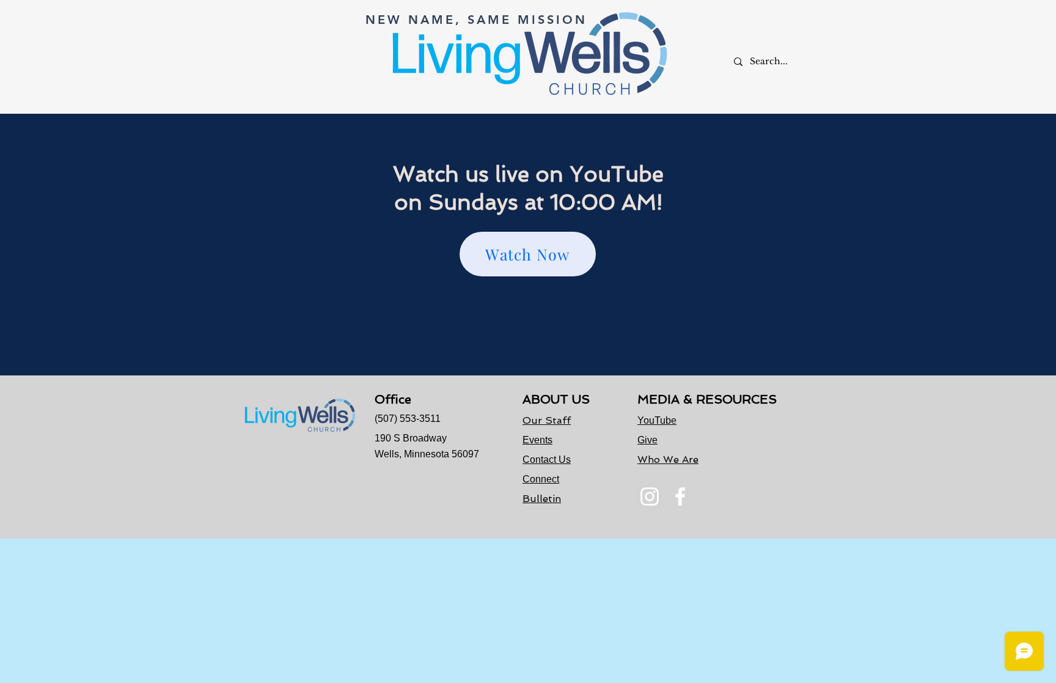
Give (647, 440)
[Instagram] (649, 496)
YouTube (656, 420)
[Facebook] (680, 496)
